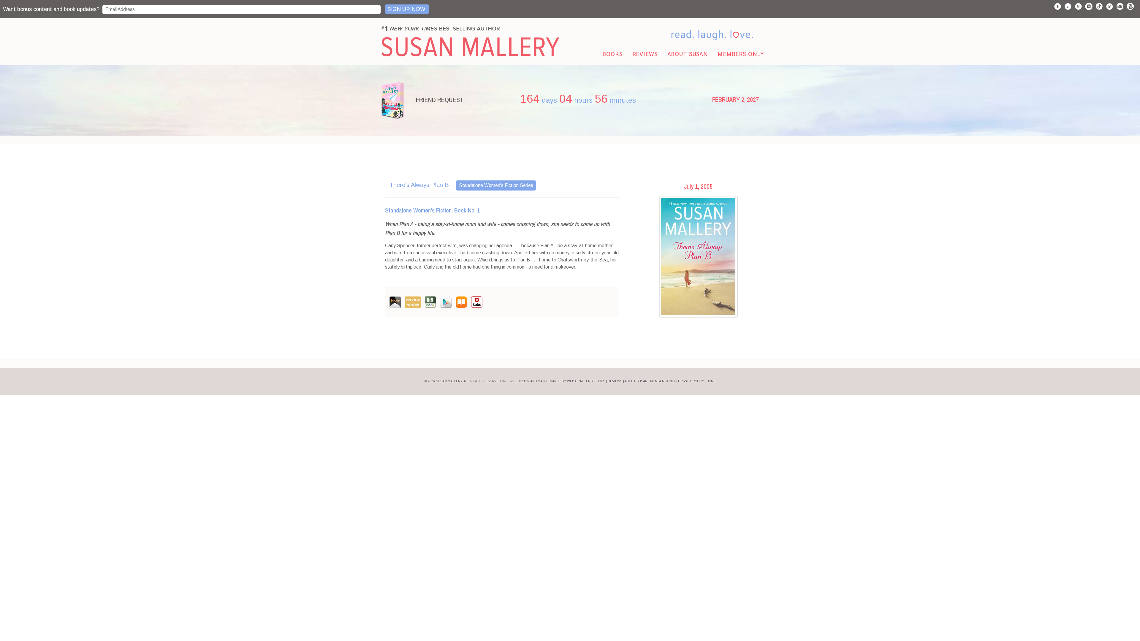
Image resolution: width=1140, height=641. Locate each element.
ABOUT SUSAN (636, 381)
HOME (711, 381)
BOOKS (599, 381)
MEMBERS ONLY (662, 381)
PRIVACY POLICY (691, 381)
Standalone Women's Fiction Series (496, 185)
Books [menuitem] (612, 54)
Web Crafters (580, 381)
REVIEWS (615, 381)
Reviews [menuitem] (645, 54)
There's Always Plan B (419, 185)
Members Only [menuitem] (741, 54)
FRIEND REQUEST (439, 99)
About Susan (687, 54)
